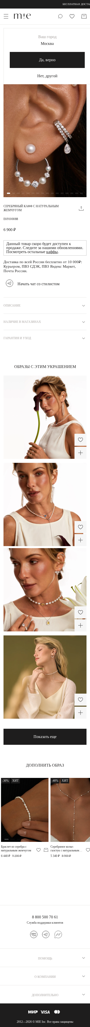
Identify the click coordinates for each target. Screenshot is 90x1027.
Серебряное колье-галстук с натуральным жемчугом (64, 848)
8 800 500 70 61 (45, 917)
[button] (8, 194)
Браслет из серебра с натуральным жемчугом (16, 848)
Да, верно (47, 60)
